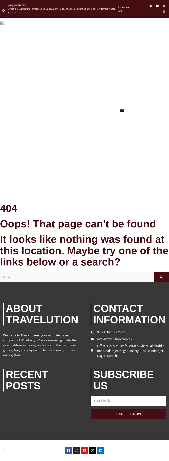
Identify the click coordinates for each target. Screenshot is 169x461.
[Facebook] (68, 450)
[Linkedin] (164, 12)
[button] (122, 110)
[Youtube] (157, 6)
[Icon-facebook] (144, 6)
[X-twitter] (164, 6)
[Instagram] (150, 6)
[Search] (161, 277)
